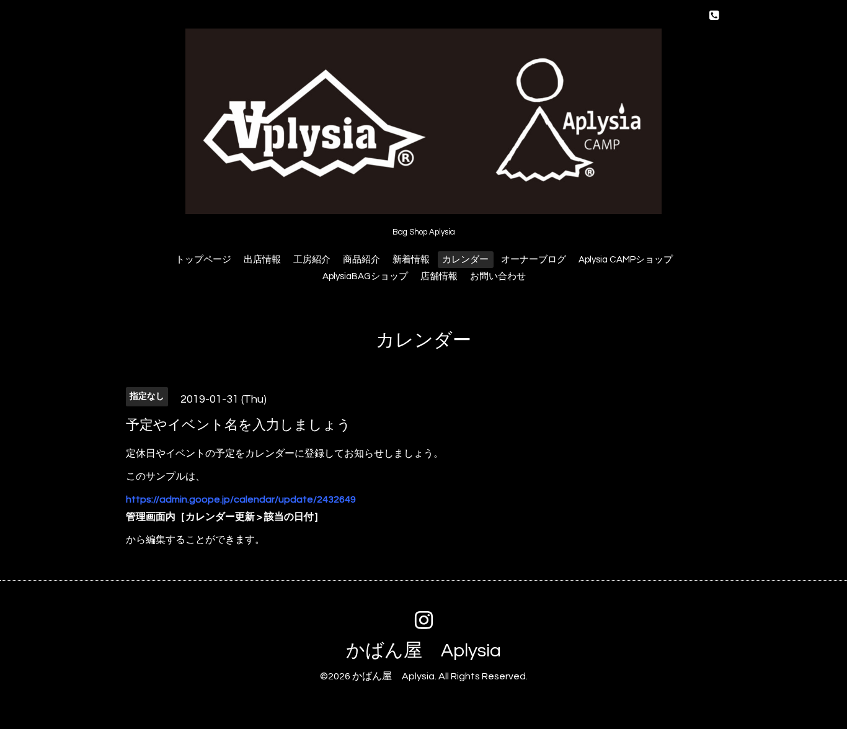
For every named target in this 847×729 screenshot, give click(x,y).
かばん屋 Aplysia (423, 650)
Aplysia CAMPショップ (626, 259)
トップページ (203, 259)
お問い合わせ (498, 276)
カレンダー (465, 259)
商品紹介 (361, 259)
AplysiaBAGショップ (365, 276)
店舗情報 (439, 276)
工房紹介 (311, 259)
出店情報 (262, 259)
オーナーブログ (533, 259)
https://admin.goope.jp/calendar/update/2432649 (241, 499)
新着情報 (411, 259)
